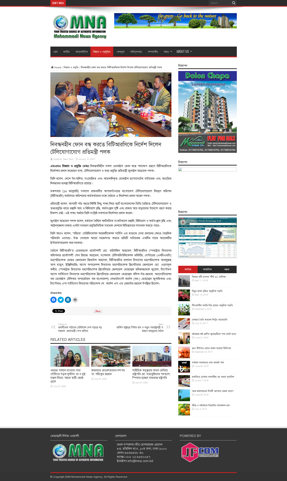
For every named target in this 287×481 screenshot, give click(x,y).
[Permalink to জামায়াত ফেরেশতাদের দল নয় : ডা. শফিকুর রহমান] (110, 366)
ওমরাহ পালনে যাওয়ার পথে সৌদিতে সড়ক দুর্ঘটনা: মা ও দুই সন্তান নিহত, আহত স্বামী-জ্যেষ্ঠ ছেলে (68, 376)
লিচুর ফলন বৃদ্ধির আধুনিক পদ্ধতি (207, 291)
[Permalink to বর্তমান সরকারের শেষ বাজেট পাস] (184, 371)
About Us (182, 51)
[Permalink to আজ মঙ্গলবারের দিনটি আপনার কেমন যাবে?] (184, 400)
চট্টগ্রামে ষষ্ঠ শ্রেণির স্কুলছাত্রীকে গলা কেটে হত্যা (214, 334)
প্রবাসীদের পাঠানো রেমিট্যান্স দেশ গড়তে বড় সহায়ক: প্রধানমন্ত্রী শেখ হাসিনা (80, 328)
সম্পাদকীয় (153, 51)
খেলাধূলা (120, 51)
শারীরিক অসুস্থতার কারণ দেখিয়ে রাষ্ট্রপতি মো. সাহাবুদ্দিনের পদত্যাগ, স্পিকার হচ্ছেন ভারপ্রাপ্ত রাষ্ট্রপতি (151, 374)
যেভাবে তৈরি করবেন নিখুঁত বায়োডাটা (209, 319)
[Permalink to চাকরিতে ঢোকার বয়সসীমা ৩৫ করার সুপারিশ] (184, 386)
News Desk (68, 159)
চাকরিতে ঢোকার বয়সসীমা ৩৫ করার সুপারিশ (213, 376)
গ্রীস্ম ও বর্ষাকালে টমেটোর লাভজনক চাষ (211, 405)
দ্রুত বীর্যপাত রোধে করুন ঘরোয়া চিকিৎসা (211, 348)
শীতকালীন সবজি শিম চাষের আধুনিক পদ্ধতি (212, 305)
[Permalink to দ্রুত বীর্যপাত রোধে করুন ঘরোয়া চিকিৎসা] (184, 357)
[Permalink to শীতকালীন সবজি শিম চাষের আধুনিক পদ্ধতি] (184, 314)
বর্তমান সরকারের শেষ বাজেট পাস (208, 362)
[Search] (234, 3)
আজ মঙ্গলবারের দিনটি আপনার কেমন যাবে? (213, 391)
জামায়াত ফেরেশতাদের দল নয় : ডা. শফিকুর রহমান (108, 372)
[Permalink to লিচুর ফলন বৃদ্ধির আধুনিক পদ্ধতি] (184, 300)
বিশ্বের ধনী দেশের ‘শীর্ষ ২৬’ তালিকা (209, 276)
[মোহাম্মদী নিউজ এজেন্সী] (79, 36)
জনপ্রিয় (187, 269)
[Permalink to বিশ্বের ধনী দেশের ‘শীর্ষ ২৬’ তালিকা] (184, 286)
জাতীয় (66, 51)
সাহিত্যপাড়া (136, 51)
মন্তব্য (227, 269)
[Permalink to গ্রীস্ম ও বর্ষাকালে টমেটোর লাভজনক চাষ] (184, 414)
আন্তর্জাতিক (81, 51)
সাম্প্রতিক (207, 269)
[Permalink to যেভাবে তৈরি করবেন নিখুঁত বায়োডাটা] (184, 329)
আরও (166, 51)
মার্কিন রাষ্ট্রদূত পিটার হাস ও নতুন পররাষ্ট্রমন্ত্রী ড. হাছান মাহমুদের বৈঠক (140, 328)
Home (57, 67)
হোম (55, 51)
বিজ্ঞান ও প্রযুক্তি (102, 51)
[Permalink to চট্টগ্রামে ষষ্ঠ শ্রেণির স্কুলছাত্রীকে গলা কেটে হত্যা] (184, 343)
